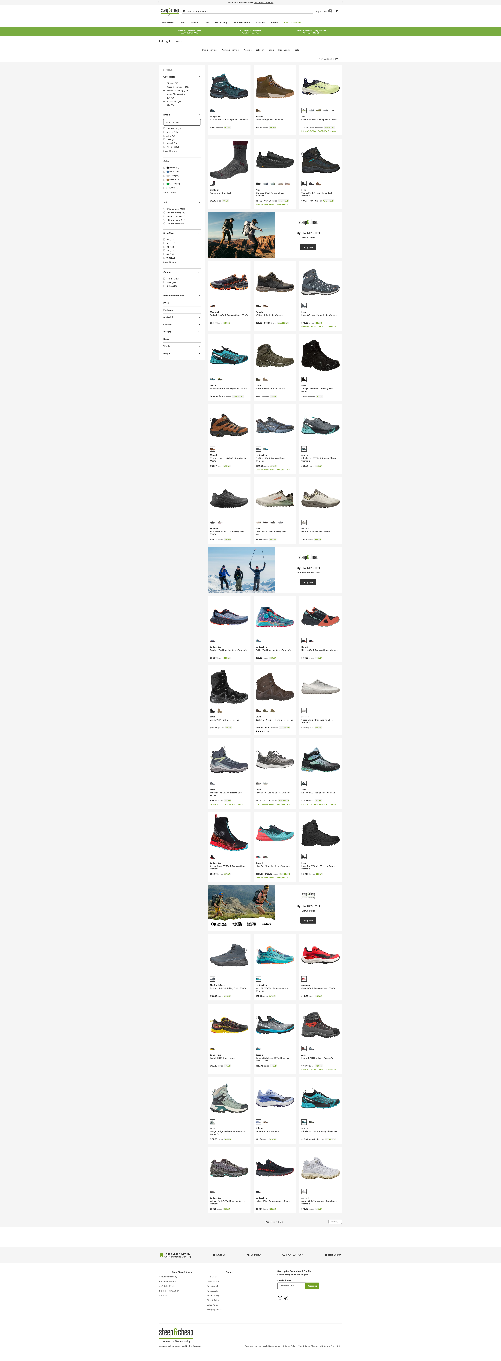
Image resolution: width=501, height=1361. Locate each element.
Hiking (271, 49)
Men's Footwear (209, 49)
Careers (163, 1295)
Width (166, 346)
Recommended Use (173, 295)
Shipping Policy (214, 1309)
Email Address (284, 1280)
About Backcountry (168, 1276)
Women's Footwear (230, 49)
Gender (167, 272)
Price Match (212, 1286)
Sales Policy (212, 1305)
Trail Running (284, 49)
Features (168, 310)
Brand (166, 114)
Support (230, 1272)
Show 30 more (170, 150)
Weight (167, 331)
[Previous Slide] (158, 2)
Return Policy (213, 1295)
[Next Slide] (342, 2)
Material (168, 317)
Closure (167, 324)
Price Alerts (212, 1290)
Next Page (335, 1221)
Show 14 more (169, 262)
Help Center (212, 1276)
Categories (169, 76)
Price (166, 302)
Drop (166, 338)
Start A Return (213, 1300)
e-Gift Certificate (167, 1286)
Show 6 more (169, 192)
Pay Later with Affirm (169, 1290)
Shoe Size (168, 233)
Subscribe (312, 1285)
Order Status (213, 1281)
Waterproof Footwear (254, 49)
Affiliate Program (167, 1281)
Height (167, 353)
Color (166, 161)
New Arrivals (168, 22)
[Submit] (184, 11)
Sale (297, 49)
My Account (321, 11)
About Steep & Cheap (182, 1272)
